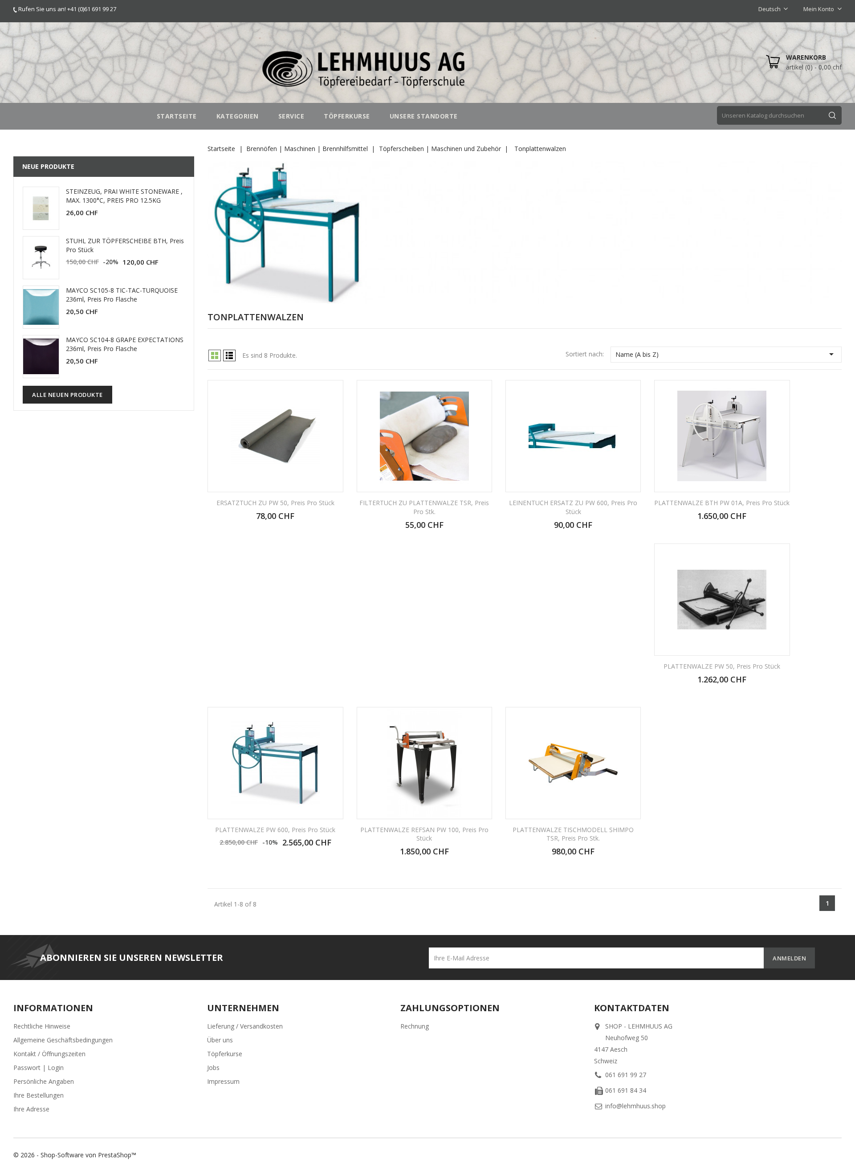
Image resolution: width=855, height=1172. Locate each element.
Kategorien (237, 116)
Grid (214, 355)
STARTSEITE (177, 116)
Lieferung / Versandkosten (245, 1026)
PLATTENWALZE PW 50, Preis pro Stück (722, 666)
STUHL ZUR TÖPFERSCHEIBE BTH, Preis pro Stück (125, 245)
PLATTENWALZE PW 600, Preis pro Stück (275, 829)
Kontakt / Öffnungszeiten (49, 1053)
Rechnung (414, 1026)
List (229, 355)
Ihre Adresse (31, 1109)
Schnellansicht (330, 393)
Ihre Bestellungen (38, 1095)
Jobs (213, 1067)
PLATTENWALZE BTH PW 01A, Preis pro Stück (722, 502)
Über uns (220, 1040)
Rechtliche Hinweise (41, 1026)
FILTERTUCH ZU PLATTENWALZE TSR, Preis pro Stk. (424, 507)
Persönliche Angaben (43, 1081)
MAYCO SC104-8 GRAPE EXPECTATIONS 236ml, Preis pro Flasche (124, 344)
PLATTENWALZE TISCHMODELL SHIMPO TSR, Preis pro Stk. (573, 834)
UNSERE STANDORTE (424, 116)
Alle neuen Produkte (67, 395)
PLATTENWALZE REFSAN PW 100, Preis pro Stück (424, 834)
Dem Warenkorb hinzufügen (275, 521)
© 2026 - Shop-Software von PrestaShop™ (74, 1155)
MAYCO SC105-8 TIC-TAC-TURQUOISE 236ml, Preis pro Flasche (122, 294)
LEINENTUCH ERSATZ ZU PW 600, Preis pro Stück (573, 507)
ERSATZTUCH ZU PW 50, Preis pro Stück (275, 502)
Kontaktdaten (631, 1008)
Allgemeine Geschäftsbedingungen (63, 1040)
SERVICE (291, 116)
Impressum (223, 1081)
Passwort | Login (38, 1067)
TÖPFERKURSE (347, 116)
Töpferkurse (224, 1053)
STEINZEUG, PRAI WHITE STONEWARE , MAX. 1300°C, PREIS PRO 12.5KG (124, 195)
